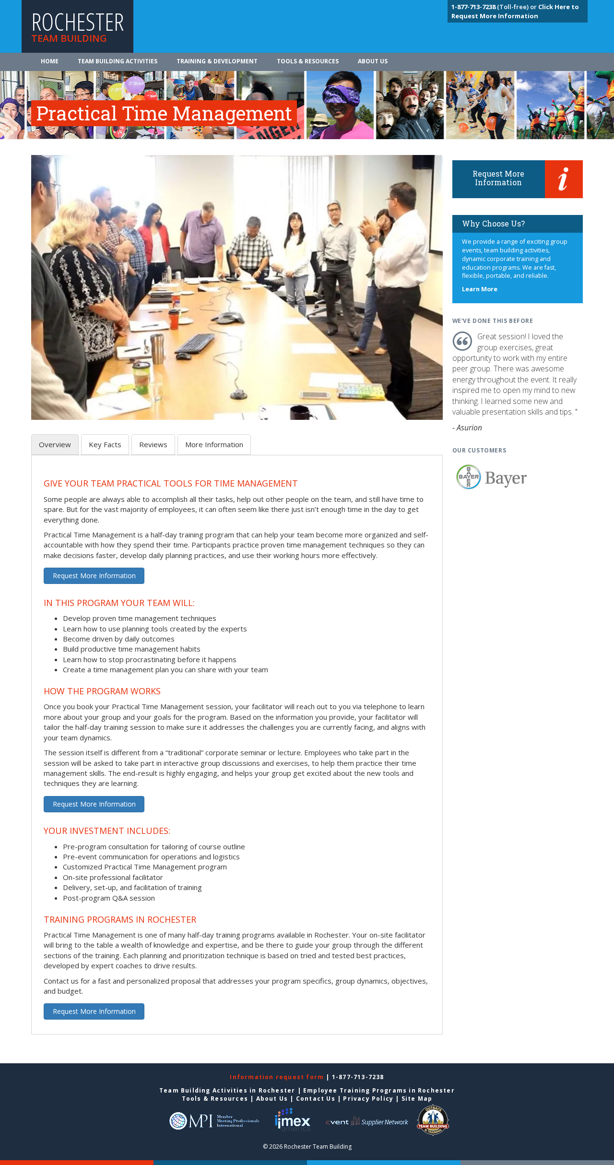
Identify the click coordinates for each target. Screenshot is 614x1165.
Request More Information (94, 575)
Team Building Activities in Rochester (227, 1090)
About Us (373, 61)
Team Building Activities (117, 61)
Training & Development (217, 61)
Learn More (479, 289)
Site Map (417, 1098)
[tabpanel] (237, 750)
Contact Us (315, 1098)
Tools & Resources (308, 61)
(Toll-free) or (494, 6)
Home (50, 61)
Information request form (278, 1077)
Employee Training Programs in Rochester (379, 1090)
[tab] (55, 444)
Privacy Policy (368, 1098)
